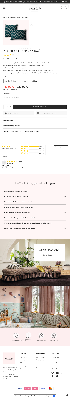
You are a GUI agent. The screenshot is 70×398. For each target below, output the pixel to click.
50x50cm (34, 81)
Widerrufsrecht (56, 363)
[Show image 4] (17, 48)
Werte (21, 369)
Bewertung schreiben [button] (61, 147)
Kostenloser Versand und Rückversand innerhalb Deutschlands (41, 1)
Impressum (55, 366)
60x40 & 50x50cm (10, 81)
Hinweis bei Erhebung (22, 396)
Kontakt (38, 365)
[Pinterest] (57, 376)
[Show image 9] (27, 48)
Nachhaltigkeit (24, 366)
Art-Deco (11, 17)
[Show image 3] (15, 48)
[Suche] (61, 8)
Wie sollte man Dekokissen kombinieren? (17, 212)
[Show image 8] (25, 48)
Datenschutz (55, 357)
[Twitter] (52, 373)
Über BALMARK (24, 357)
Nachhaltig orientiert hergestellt (14, 1)
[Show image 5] (19, 48)
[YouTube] (57, 373)
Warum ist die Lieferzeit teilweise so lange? (18, 202)
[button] (7, 55)
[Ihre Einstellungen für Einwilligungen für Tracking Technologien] (67, 395)
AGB (53, 360)
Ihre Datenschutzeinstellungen (40, 396)
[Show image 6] (21, 48)
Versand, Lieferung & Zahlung (42, 361)
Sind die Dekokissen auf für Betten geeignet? (18, 207)
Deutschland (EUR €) (8, 383)
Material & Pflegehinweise (11, 126)
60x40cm (24, 81)
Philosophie (23, 363)
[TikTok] (62, 376)
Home (5, 17)
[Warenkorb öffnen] (66, 8)
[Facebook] (52, 376)
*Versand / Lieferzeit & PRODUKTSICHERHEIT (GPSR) (21, 131)
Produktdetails (8, 120)
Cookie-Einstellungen (58, 369)
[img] (11, 161)
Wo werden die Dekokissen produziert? (16, 196)
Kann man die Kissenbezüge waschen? (16, 191)
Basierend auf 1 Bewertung (9, 148)
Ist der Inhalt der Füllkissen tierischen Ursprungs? (20, 228)
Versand (14, 90)
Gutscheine (39, 368)
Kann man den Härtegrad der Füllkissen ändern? (19, 218)
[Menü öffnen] (4, 8)
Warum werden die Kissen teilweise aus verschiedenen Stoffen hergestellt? (28, 223)
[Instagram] (62, 373)
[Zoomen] (31, 24)
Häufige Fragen (40, 357)
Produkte (22, 360)
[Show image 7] (23, 48)
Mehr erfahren (46, 255)
